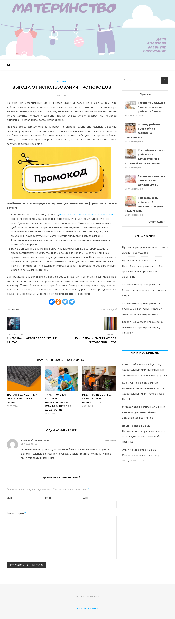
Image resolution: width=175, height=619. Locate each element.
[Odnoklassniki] (58, 302)
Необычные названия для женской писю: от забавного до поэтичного (143, 412)
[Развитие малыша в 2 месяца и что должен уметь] (130, 179)
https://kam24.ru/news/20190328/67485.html (86, 214)
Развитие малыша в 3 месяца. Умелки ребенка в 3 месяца (151, 107)
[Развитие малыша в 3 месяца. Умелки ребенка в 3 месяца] (130, 105)
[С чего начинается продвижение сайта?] (13, 323)
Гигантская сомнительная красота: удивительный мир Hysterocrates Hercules (143, 394)
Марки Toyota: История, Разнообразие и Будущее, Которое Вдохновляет (58, 402)
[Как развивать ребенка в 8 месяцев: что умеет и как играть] (130, 201)
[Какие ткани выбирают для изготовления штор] (110, 323)
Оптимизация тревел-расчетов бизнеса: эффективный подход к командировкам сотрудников (142, 308)
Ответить (111, 440)
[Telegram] (72, 302)
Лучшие (145, 94)
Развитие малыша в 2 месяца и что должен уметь (151, 180)
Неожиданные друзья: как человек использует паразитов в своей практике (143, 436)
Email (48, 497)
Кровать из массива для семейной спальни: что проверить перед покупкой (143, 327)
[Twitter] (65, 302)
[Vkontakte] (52, 302)
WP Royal (94, 596)
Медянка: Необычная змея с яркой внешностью (97, 399)
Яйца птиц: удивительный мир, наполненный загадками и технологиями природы (144, 370)
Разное (61, 81)
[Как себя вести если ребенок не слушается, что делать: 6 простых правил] (130, 154)
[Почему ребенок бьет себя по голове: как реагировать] (130, 128)
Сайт (85, 497)
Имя (9, 497)
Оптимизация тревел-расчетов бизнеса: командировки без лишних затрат (144, 290)
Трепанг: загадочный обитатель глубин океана (22, 399)
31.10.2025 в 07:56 (29, 444)
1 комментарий (107, 309)
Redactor (16, 309)
